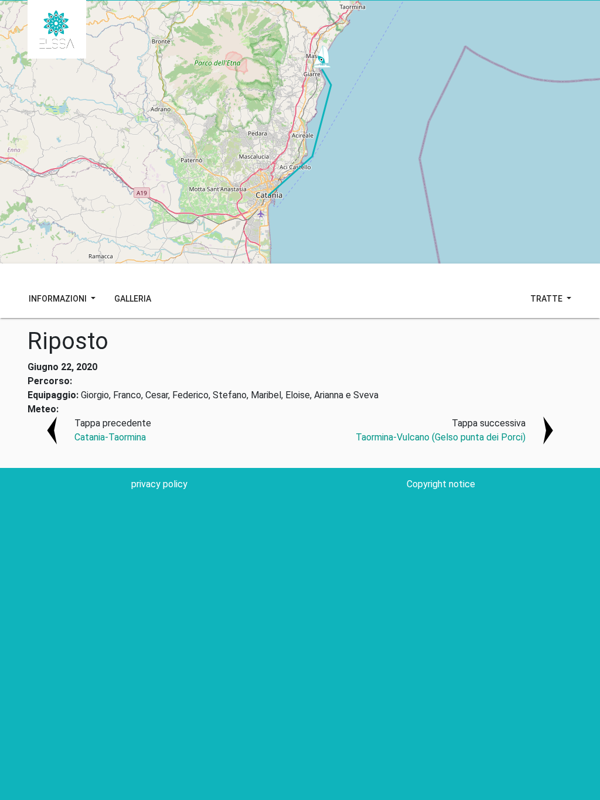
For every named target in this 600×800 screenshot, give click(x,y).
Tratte (547, 298)
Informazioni (58, 298)
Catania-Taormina (110, 437)
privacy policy (159, 484)
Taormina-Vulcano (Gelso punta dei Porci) (441, 437)
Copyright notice (441, 484)
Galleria (132, 298)
